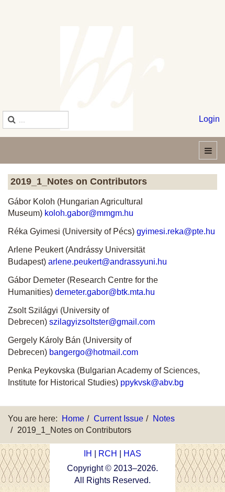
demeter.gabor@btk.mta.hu (105, 292)
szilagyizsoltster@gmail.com (102, 321)
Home (73, 418)
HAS (132, 453)
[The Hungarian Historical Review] (112, 78)
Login (209, 119)
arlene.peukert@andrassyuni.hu (107, 261)
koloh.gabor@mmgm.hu (88, 213)
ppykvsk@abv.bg (152, 382)
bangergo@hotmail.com (93, 352)
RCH (107, 453)
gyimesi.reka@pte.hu (176, 231)
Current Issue (118, 418)
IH (88, 453)
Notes (164, 418)
